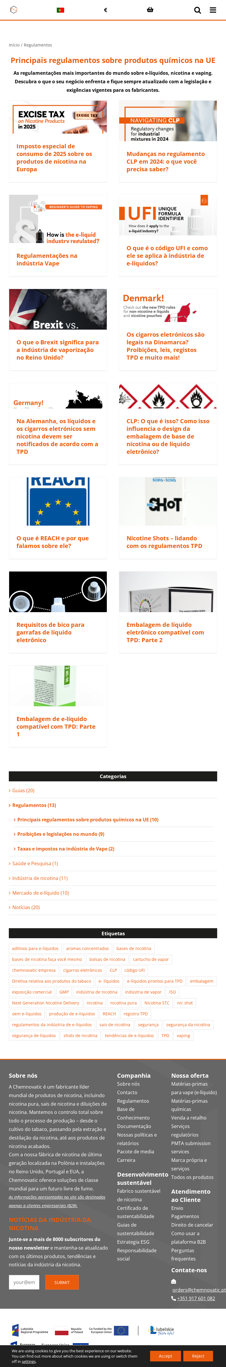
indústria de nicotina (96, 992)
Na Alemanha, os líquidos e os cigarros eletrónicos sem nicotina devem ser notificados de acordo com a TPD (57, 436)
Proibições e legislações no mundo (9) (60, 834)
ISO (172, 992)
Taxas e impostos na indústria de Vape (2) (65, 849)
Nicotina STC (157, 1003)
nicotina (95, 1003)
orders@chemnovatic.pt (199, 1290)
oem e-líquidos (26, 1013)
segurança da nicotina (188, 1024)
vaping (183, 1035)
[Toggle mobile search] (197, 10)
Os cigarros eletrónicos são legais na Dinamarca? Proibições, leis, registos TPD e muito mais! (166, 345)
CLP (113, 970)
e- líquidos (109, 981)
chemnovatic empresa (34, 970)
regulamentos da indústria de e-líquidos (52, 1024)
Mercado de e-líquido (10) (40, 893)
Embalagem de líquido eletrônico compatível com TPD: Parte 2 (165, 632)
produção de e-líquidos (72, 1013)
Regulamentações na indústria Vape (46, 259)
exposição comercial (32, 992)
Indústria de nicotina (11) (40, 878)
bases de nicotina (134, 948)
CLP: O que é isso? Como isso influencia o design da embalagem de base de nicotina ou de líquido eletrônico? (168, 436)
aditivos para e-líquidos (35, 948)
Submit (62, 1282)
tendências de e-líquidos (129, 1035)
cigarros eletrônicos (82, 970)
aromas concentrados (87, 948)
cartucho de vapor (151, 959)
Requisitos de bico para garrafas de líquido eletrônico (50, 632)
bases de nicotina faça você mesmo (47, 959)
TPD (165, 1035)
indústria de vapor (143, 992)
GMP (64, 992)
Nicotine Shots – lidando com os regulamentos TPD (164, 542)
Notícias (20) (26, 907)
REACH (109, 1013)
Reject (198, 1356)
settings (29, 1361)
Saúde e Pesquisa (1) (35, 863)
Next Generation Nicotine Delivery (45, 1003)
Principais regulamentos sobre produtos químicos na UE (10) (87, 819)
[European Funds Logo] (93, 1323)
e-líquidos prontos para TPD (154, 981)
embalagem (201, 981)
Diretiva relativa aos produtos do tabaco (51, 981)
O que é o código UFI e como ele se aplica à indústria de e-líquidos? (167, 255)
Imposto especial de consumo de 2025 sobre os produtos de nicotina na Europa (54, 157)
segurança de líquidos (34, 1035)
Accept (165, 1356)
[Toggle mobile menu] (213, 10)
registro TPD (136, 1013)
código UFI (134, 970)
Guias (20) (23, 790)
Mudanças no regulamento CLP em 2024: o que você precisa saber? (166, 161)
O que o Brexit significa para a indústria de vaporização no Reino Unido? (57, 349)
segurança (148, 1024)
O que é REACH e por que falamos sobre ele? (52, 542)
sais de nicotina (114, 1024)
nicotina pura (123, 1003)
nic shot (185, 1003)
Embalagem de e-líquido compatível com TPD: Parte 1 (56, 726)
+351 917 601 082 (196, 1298)
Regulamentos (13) (34, 805)
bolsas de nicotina (107, 959)
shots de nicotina (80, 1035)
